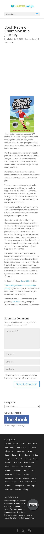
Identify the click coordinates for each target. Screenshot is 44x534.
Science (34, 478)
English (14, 455)
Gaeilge (27, 455)
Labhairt (8, 463)
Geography (9, 459)
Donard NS (25, 281)
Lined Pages (18, 463)
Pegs (24, 470)
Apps (35, 443)
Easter (7, 455)
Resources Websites (22, 478)
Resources (9, 478)
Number (8, 470)
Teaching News (19, 486)
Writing (25, 490)
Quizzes (18, 474)
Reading (26, 474)
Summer (8, 486)
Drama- (30, 451)
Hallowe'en (19, 459)
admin (9, 39)
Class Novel (9, 451)
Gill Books (16, 301)
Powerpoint (9, 474)
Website (18, 490)
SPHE (21, 482)
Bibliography (9, 447)
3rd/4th (15, 443)
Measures (15, 466)
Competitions (20, 451)
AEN (29, 443)
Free (20, 455)
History (28, 459)
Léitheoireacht (29, 463)
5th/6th (23, 443)
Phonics (31, 470)
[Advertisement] (22, 72)
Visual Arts (9, 490)
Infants (35, 459)
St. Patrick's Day (30, 482)
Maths (7, 466)
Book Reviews (30, 39)
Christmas (32, 447)
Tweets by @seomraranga (14, 426)
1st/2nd (8, 443)
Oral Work (17, 470)
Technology (30, 486)
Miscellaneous (26, 466)
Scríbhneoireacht (11, 482)
